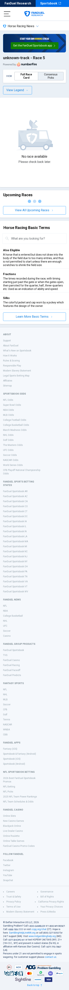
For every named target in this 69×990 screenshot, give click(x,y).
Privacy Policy (13, 901)
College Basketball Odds (16, 425)
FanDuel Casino (11, 660)
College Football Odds (14, 420)
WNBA (6, 729)
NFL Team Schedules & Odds (18, 801)
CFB (5, 709)
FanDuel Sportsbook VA (15, 581)
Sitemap (7, 385)
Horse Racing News (21, 26)
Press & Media (48, 911)
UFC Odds (8, 450)
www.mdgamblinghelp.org (42, 936)
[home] (34, 14)
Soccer (7, 631)
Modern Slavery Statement (17, 370)
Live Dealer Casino (13, 831)
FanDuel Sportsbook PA (15, 571)
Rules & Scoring (11, 360)
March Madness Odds (15, 430)
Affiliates (7, 380)
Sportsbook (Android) (14, 764)
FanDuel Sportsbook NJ (15, 556)
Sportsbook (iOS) (12, 759)
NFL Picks (8, 791)
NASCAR (7, 724)
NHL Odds (8, 435)
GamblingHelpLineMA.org (22, 932)
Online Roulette (11, 836)
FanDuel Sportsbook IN (15, 531)
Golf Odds (8, 440)
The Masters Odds (13, 445)
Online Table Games (13, 841)
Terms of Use (13, 906)
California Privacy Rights (51, 901)
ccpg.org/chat (38, 929)
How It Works (10, 355)
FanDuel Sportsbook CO (15, 506)
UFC (5, 626)
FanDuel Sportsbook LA (15, 536)
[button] (34, 45)
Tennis (6, 719)
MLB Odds (8, 415)
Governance (46, 891)
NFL (5, 605)
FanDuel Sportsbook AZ (15, 496)
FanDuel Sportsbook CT (15, 511)
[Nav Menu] (7, 14)
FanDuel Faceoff (11, 670)
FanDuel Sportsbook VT (15, 586)
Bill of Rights (47, 896)
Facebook (8, 860)
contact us (50, 957)
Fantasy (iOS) (10, 749)
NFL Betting (9, 786)
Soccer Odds (10, 455)
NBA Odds (8, 410)
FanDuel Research (18, 3)
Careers (10, 891)
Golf (5, 714)
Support (7, 340)
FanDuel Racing (11, 665)
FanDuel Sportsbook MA (15, 541)
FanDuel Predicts (12, 675)
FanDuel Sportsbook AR (15, 491)
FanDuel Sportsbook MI (15, 546)
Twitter (6, 865)
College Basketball (13, 616)
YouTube (7, 875)
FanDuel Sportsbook (13, 650)
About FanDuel (10, 345)
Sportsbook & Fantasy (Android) (19, 754)
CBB (5, 734)
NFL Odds (8, 400)
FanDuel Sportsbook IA (15, 521)
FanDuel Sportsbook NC (15, 551)
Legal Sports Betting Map (16, 375)
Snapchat (8, 880)
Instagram (8, 870)
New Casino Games (13, 821)
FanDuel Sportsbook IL (14, 526)
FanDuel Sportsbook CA (15, 501)
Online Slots (9, 816)
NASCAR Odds (10, 460)
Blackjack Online (12, 826)
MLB (5, 699)
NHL (5, 621)
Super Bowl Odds (12, 405)
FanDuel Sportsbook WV (15, 591)
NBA (5, 610)
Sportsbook (48, 3)
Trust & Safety (13, 896)
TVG (5, 655)
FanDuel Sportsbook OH (15, 566)
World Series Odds (13, 465)
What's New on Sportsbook (17, 350)
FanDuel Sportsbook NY (15, 561)
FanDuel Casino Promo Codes (19, 846)
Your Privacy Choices (51, 906)
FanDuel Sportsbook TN (15, 576)
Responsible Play (12, 365)
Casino (7, 636)
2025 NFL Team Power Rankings (20, 796)
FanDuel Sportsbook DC (15, 516)
